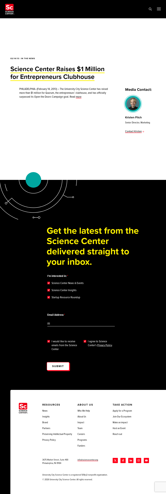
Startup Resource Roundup (66, 297)
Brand (45, 422)
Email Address (55, 315)
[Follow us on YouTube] (146, 460)
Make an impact (120, 422)
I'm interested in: (57, 276)
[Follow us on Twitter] (115, 460)
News (44, 410)
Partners (46, 428)
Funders (81, 445)
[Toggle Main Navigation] (159, 9)
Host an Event (119, 428)
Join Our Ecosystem (122, 416)
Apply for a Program (122, 410)
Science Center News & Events (68, 283)
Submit (58, 366)
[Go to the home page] (9, 9)
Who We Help (83, 410)
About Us (81, 416)
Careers (81, 434)
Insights (46, 416)
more (78, 97)
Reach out (117, 434)
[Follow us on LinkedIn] (130, 460)
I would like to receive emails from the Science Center (64, 345)
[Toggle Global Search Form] (150, 9)
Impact (80, 422)
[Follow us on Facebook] (123, 460)
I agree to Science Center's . (100, 343)
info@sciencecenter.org (87, 459)
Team (80, 428)
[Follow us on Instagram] (138, 460)
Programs (82, 440)
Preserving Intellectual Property (57, 434)
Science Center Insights (64, 290)
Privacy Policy (104, 345)
